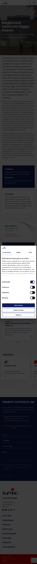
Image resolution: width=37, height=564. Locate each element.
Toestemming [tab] (6, 252)
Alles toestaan (18, 305)
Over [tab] (30, 252)
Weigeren (18, 315)
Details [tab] (18, 252)
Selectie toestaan (18, 310)
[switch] (32, 287)
